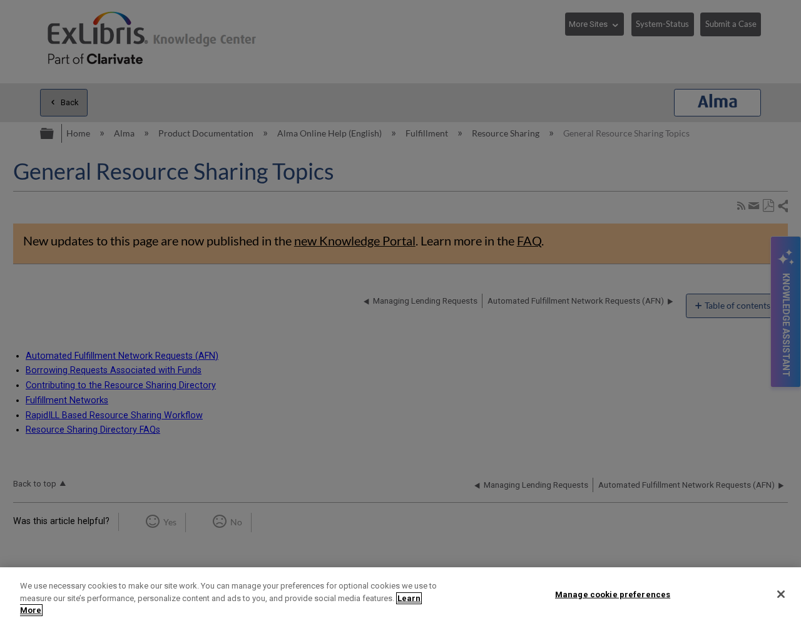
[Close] (781, 594)
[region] (400, 595)
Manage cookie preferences (612, 594)
